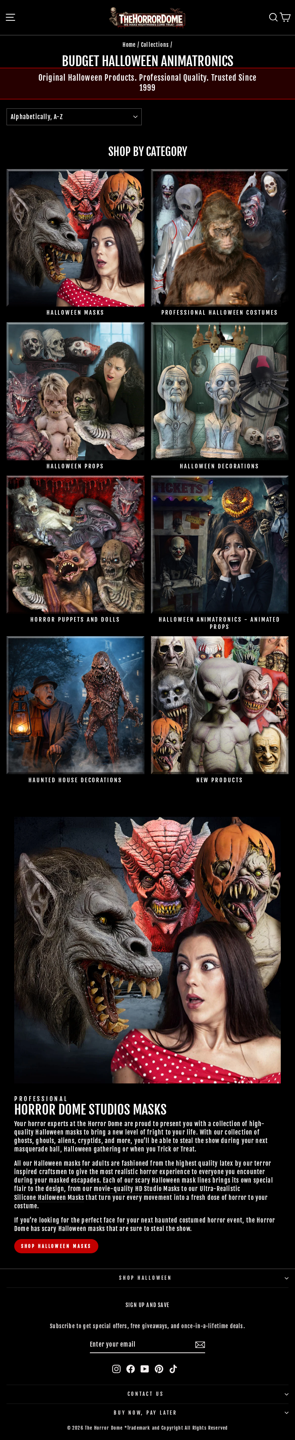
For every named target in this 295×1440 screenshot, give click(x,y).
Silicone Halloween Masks (49, 1197)
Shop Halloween (145, 1278)
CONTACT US (146, 1394)
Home (129, 44)
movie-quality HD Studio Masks (137, 1189)
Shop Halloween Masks (56, 1246)
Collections (155, 44)
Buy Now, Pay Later (145, 1413)
